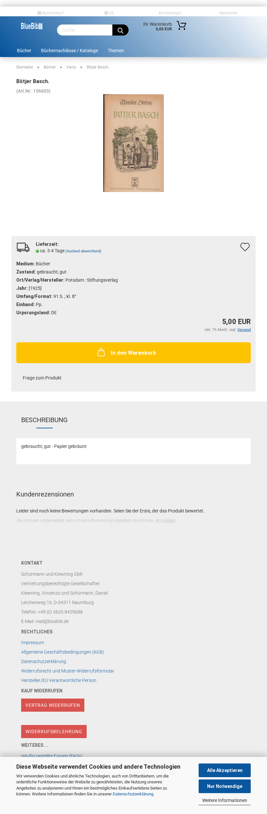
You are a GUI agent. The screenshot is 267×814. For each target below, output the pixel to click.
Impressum (32, 642)
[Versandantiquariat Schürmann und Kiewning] (31, 26)
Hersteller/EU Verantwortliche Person (58, 680)
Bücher (24, 50)
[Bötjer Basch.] (133, 142)
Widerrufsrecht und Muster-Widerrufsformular (67, 670)
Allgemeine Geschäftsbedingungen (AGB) (62, 652)
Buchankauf (52, 13)
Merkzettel (227, 13)
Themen (116, 50)
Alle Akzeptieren (225, 770)
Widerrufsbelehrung (53, 731)
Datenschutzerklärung (133, 794)
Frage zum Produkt (42, 377)
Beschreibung (44, 420)
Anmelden (165, 520)
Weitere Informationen (224, 800)
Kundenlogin (169, 13)
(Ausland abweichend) (83, 251)
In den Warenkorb (133, 352)
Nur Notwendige (224, 786)
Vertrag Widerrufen (52, 705)
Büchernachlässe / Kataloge (69, 50)
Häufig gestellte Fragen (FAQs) (51, 756)
